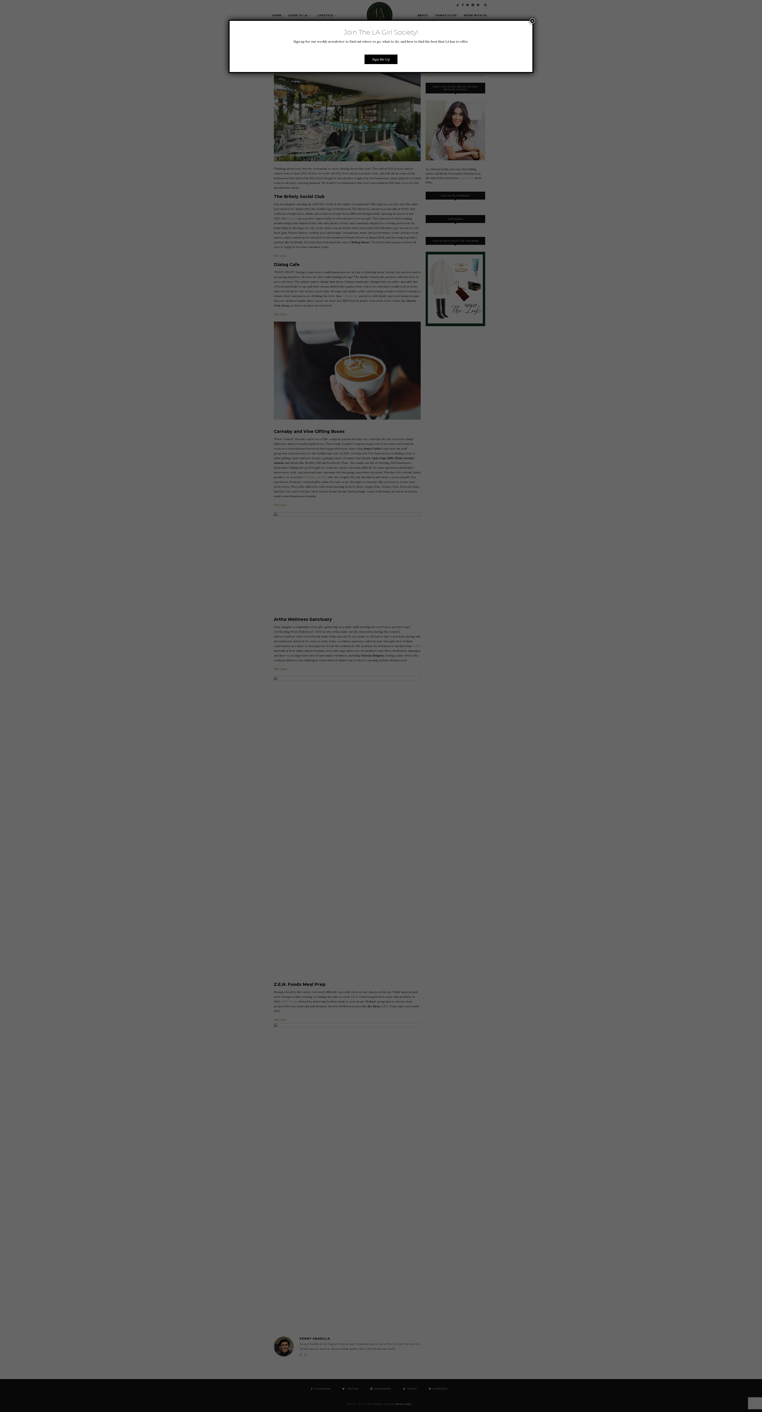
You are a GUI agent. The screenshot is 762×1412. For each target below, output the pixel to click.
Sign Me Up (381, 59)
